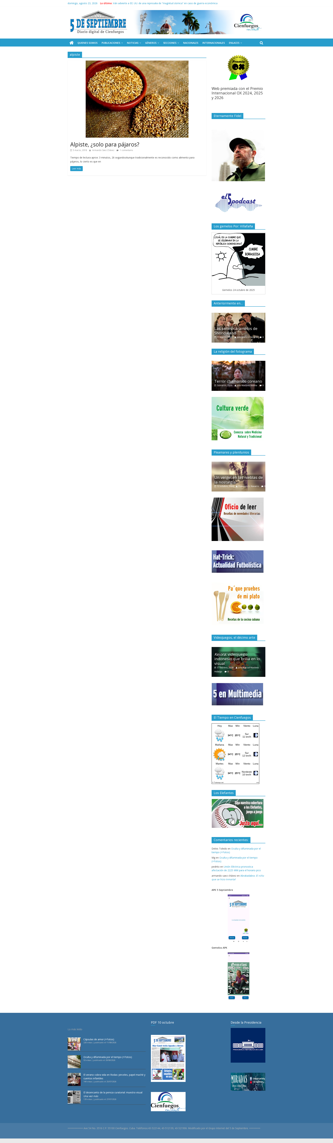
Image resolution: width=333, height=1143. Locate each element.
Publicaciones (111, 42)
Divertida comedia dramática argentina (233, 375)
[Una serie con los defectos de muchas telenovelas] (238, 314)
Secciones (169, 42)
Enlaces (234, 42)
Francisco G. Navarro (252, 482)
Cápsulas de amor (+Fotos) (98, 1039)
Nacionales (190, 42)
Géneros (150, 42)
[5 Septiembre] (71, 43)
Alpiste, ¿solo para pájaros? (104, 144)
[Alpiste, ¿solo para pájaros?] (137, 63)
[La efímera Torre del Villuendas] (238, 463)
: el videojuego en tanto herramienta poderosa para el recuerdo (238, 659)
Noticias (132, 42)
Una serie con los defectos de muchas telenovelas (238, 330)
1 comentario (126, 150)
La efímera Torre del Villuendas (232, 476)
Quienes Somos (87, 42)
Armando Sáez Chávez (103, 150)
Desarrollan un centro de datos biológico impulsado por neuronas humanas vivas (158, 3)
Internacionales (213, 42)
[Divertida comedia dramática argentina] (238, 362)
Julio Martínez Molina (248, 337)
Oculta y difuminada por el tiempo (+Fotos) (107, 1057)
